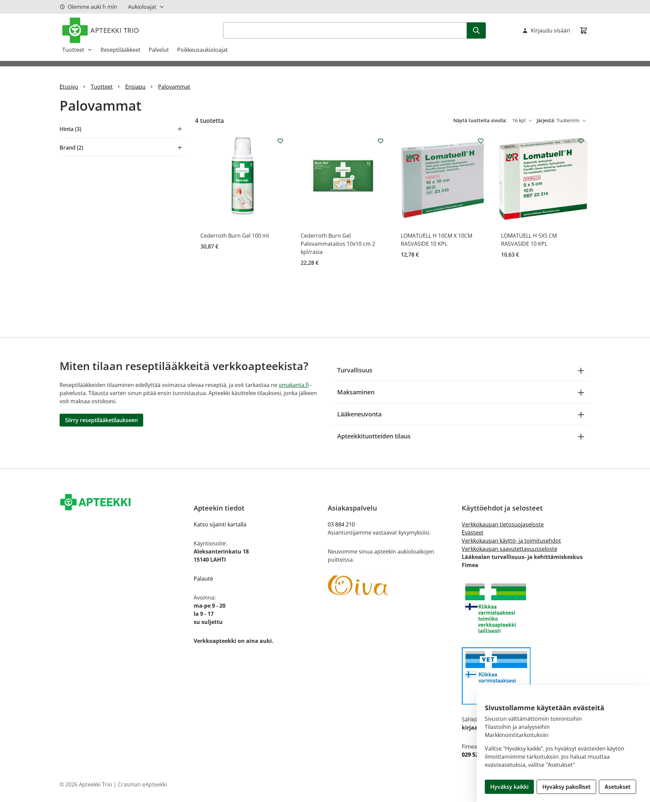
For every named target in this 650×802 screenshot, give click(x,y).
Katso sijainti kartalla (220, 524)
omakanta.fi (294, 385)
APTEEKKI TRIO (114, 30)
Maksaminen (355, 392)
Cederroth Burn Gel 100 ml (234, 235)
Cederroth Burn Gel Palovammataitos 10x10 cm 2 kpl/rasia (338, 244)
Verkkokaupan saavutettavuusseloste (509, 548)
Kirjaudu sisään (550, 30)
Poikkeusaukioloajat (202, 49)
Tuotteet (73, 49)
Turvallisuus (354, 370)
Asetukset (617, 786)
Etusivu (69, 86)
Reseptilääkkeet (120, 49)
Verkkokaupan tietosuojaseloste (503, 524)
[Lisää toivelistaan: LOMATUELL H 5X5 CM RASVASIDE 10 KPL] (581, 141)
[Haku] (476, 30)
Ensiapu (135, 86)
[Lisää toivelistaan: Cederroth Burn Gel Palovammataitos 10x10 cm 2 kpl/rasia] (380, 141)
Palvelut (159, 49)
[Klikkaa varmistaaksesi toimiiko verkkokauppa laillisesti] (526, 608)
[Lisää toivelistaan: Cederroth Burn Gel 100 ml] (280, 141)
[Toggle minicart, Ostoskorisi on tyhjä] (583, 30)
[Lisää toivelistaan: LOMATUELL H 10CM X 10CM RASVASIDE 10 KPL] (481, 141)
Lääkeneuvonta (359, 414)
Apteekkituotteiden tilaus (374, 436)
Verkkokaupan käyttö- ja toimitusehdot (511, 540)
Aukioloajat (142, 6)
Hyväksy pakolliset (566, 786)
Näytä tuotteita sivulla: (480, 120)
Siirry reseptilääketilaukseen (101, 420)
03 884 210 (341, 524)
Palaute (203, 578)
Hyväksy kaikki (509, 786)
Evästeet (472, 532)
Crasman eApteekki (142, 784)
